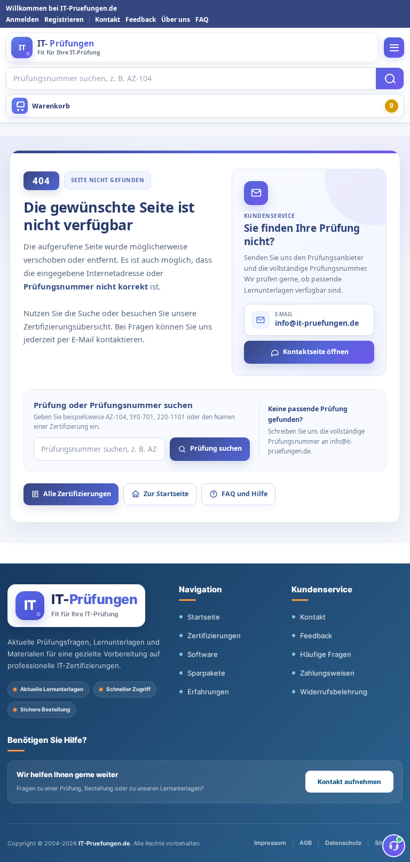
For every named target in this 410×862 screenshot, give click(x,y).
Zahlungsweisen (327, 673)
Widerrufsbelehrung (333, 691)
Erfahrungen (208, 691)
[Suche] (390, 78)
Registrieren (64, 19)
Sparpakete (206, 673)
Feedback (140, 19)
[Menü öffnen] (394, 47)
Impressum (270, 843)
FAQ (202, 19)
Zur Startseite (166, 493)
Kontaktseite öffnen (316, 351)
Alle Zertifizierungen (77, 493)
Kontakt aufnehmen (349, 782)
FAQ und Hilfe (244, 493)
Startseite (203, 617)
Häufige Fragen (325, 654)
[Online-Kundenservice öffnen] (393, 845)
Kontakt (107, 19)
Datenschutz (343, 843)
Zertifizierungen (214, 635)
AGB (305, 843)
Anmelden (22, 19)
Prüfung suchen (216, 448)
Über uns (175, 19)
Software (202, 654)
